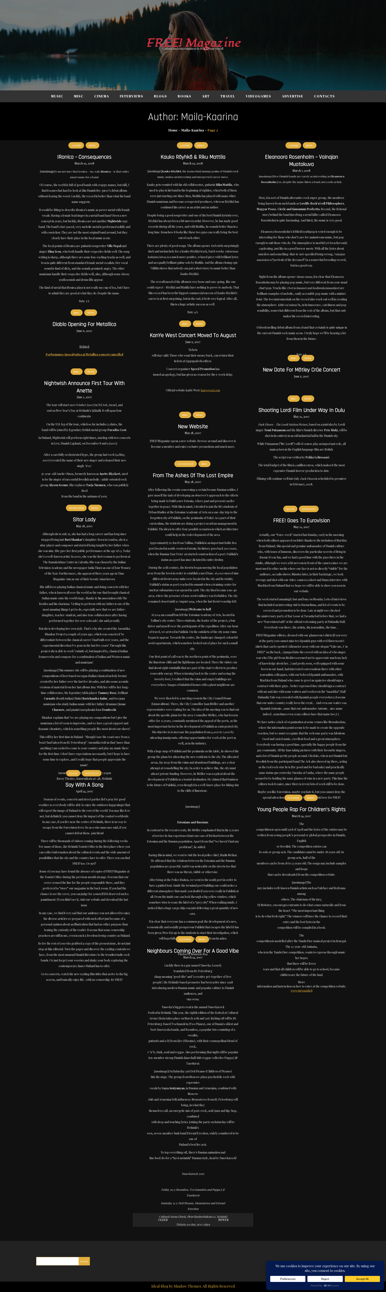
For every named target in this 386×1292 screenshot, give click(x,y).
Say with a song (84, 785)
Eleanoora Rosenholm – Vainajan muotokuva (301, 160)
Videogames (258, 96)
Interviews (131, 96)
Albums (76, 145)
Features (293, 797)
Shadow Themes (187, 1286)
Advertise (292, 96)
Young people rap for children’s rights (301, 809)
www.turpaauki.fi (301, 990)
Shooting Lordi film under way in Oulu (301, 410)
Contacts (324, 96)
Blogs (160, 96)
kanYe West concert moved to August (193, 335)
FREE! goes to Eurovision (301, 520)
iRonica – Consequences (84, 157)
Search (84, 1261)
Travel (227, 96)
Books (184, 96)
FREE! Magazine (193, 43)
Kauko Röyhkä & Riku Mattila (193, 157)
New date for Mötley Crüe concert (301, 369)
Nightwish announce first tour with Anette (84, 387)
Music (57, 96)
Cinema (101, 96)
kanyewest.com (210, 390)
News (90, 312)
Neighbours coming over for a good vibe (193, 951)
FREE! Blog (309, 509)
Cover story (185, 463)
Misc (79, 96)
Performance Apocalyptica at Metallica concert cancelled (84, 354)
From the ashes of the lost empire (193, 475)
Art (206, 96)
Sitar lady (84, 519)
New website (193, 426)
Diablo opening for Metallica (84, 324)
